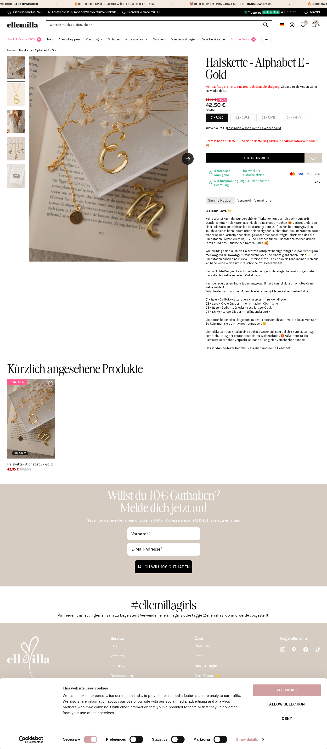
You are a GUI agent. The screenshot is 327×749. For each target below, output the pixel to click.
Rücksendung (122, 675)
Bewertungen (206, 665)
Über (199, 638)
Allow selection (287, 704)
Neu (50, 39)
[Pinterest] (294, 649)
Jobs (199, 656)
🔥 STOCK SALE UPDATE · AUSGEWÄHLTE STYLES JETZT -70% (81, 4)
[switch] (136, 739)
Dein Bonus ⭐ (207, 675)
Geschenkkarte (213, 39)
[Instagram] (282, 649)
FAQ (114, 646)
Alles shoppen (69, 39)
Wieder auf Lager (183, 39)
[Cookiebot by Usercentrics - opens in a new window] (31, 739)
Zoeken (265, 24)
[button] (188, 159)
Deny (287, 718)
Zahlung (118, 665)
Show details (247, 740)
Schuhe (113, 39)
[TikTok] (318, 649)
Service (117, 638)
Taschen (159, 39)
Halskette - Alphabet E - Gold (30, 464)
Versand (117, 656)
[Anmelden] (292, 24)
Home (11, 50)
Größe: (210, 110)
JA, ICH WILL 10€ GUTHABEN (163, 566)
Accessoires (134, 39)
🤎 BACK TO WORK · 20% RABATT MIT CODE (198, 4)
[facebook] (305, 649)
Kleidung (92, 39)
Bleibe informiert (255, 158)
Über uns (202, 646)
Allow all (287, 690)
